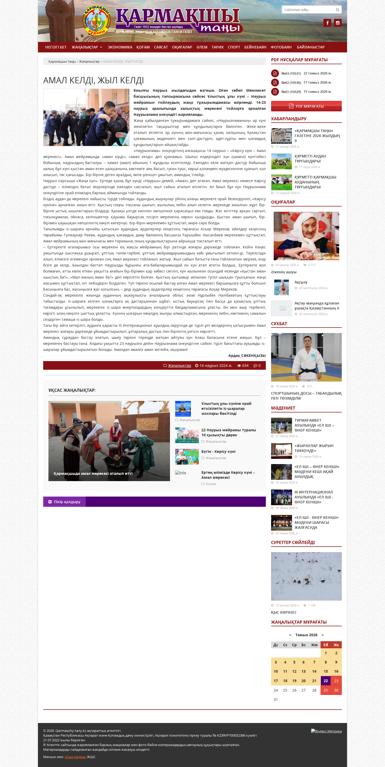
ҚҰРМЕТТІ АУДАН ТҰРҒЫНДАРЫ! (310, 159)
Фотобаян (281, 47)
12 (294, 671)
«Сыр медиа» (75, 756)
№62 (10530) (291, 82)
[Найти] (338, 9)
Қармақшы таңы (174, 23)
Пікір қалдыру (66, 501)
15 (326, 671)
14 (314, 671)
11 (285, 671)
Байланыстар (311, 47)
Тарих (218, 47)
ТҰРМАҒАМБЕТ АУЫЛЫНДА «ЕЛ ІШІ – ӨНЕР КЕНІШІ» (314, 425)
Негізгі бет (56, 47)
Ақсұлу (301, 282)
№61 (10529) (291, 91)
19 (294, 680)
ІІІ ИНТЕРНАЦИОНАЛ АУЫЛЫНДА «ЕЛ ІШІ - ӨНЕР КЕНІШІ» (314, 496)
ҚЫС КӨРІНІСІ (283, 612)
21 (314, 680)
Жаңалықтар (85, 47)
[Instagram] (338, 23)
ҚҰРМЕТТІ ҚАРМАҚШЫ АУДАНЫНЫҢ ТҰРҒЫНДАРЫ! (315, 182)
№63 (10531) (291, 73)
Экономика (120, 47)
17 (276, 680)
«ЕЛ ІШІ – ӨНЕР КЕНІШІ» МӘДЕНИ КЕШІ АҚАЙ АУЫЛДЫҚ (317, 471)
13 (303, 671)
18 (285, 680)
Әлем (201, 47)
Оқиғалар (182, 47)
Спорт (234, 47)
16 (336, 671)
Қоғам (143, 47)
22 (326, 680)
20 (303, 680)
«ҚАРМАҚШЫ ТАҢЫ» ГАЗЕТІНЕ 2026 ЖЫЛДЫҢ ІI (317, 135)
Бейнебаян (255, 47)
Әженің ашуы (283, 271)
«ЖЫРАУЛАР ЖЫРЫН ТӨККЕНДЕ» (314, 448)
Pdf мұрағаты (310, 106)
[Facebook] (327, 23)
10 (276, 671)
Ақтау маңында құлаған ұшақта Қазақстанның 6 (317, 306)
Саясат (161, 47)
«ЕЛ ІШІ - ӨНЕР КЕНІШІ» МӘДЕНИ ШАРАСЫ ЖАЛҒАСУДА (317, 522)
